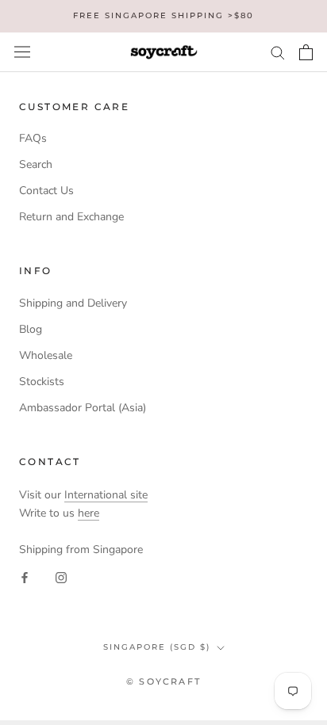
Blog (30, 329)
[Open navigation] (22, 52)
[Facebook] (24, 576)
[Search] (278, 52)
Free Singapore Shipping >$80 (163, 15)
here (88, 513)
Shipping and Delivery (73, 303)
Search (35, 164)
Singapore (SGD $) (156, 647)
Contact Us (46, 190)
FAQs (33, 138)
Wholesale (45, 355)
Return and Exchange (71, 216)
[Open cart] (306, 52)
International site (106, 494)
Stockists (41, 381)
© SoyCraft (163, 681)
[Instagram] (61, 576)
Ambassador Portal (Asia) (82, 407)
